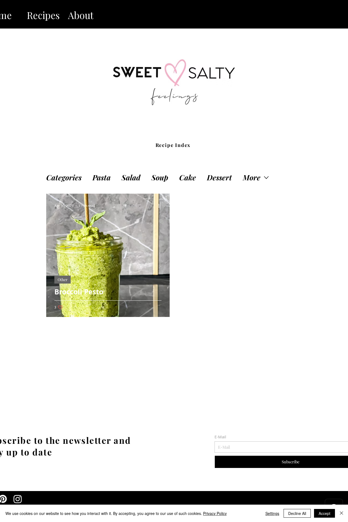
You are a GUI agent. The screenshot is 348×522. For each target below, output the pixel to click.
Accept (324, 513)
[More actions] (160, 205)
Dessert (219, 177)
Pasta (101, 177)
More (251, 177)
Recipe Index (173, 145)
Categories (64, 177)
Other (62, 279)
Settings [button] (272, 513)
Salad (131, 177)
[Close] (341, 513)
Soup (159, 177)
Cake (187, 177)
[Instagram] (17, 498)
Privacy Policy (215, 513)
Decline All (297, 513)
